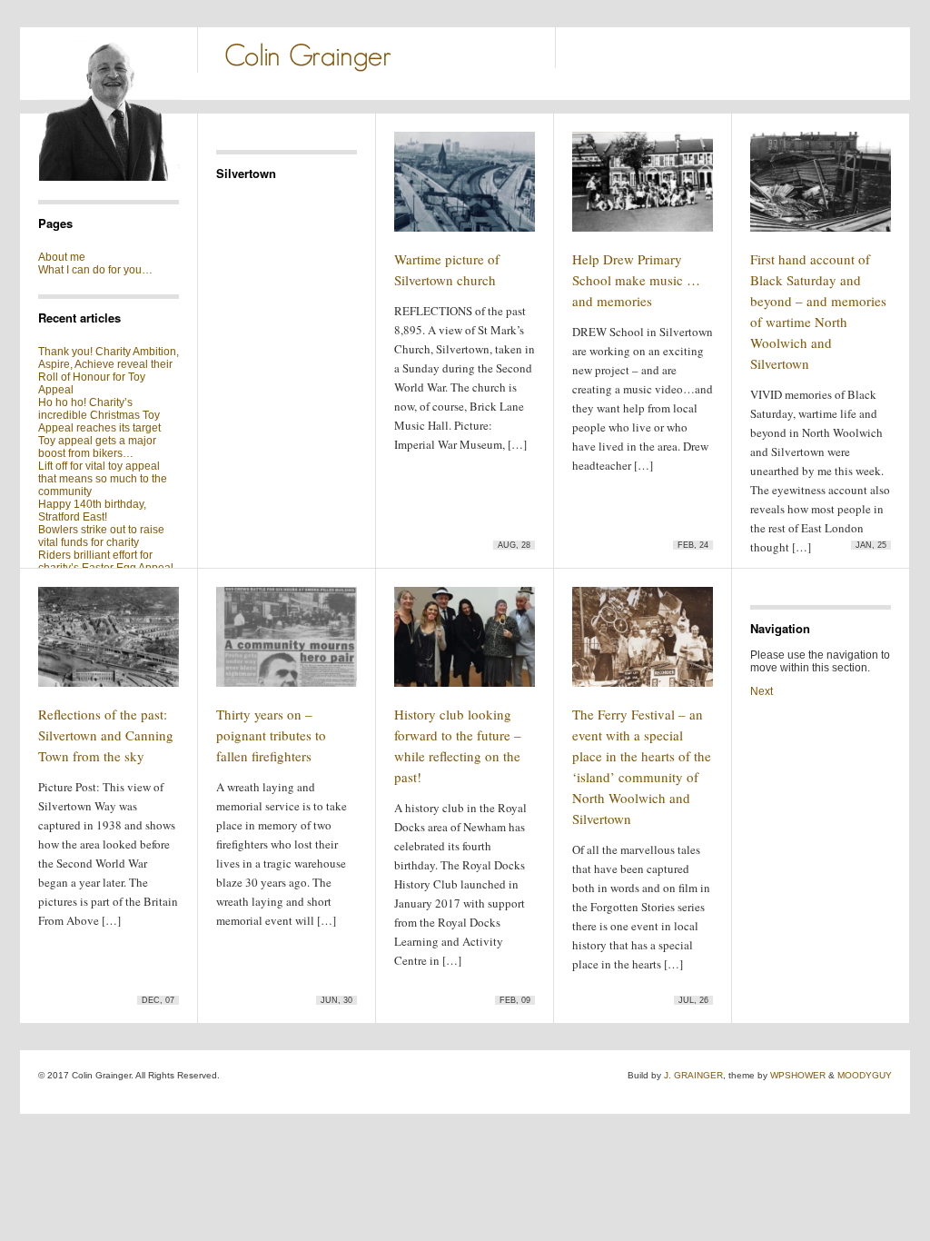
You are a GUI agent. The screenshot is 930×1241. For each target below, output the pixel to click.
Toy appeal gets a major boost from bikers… (97, 447)
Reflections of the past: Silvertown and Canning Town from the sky (105, 735)
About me (61, 257)
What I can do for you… (95, 269)
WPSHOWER (798, 1075)
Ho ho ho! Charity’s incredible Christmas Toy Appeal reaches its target (99, 415)
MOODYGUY (864, 1075)
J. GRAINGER (693, 1075)
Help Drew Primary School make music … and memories (636, 280)
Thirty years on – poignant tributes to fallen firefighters (271, 735)
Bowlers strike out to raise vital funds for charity (101, 536)
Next (761, 691)
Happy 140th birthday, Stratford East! (92, 510)
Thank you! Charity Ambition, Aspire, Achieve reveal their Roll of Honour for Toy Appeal (108, 370)
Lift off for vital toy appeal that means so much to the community (102, 479)
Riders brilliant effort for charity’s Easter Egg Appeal (105, 561)
